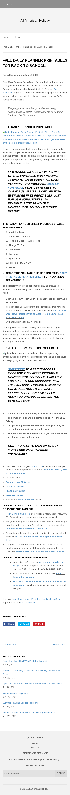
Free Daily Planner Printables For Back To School (37, 599)
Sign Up (61, 773)
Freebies (11, 491)
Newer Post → (60, 644)
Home (5, 37)
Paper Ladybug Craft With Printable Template (25, 661)
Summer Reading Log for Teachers (20, 703)
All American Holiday (37, 789)
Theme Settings (53, 759)
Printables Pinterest (16, 486)
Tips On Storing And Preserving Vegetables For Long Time (32, 683)
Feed (18, 37)
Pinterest (20, 491)
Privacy (35, 747)
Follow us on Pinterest (18, 482)
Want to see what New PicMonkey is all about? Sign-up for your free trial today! (36, 314)
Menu (9, 4)
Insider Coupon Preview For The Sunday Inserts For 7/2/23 (32, 712)
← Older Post (9, 644)
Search (35, 743)
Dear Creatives (28, 602)
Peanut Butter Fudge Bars (15, 693)
